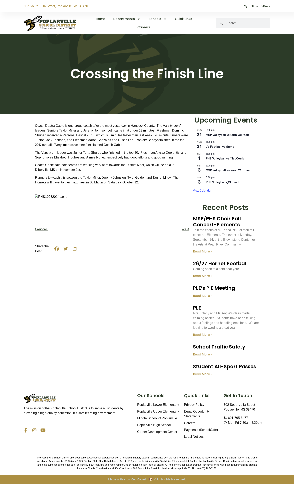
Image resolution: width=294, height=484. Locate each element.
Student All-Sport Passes (224, 366)
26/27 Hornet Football (220, 263)
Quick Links (183, 19)
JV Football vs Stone (220, 146)
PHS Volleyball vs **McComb (225, 158)
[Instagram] (34, 430)
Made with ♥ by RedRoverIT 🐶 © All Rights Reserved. (147, 479)
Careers (143, 27)
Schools (155, 19)
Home (100, 19)
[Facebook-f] (26, 430)
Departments (124, 19)
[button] (56, 248)
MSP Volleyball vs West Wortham (228, 170)
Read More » (202, 251)
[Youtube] (43, 430)
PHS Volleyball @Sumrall (222, 182)
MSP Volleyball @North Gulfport (227, 135)
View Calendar (202, 190)
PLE (197, 307)
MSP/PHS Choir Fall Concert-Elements (217, 221)
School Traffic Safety (219, 346)
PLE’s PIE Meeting (214, 288)
